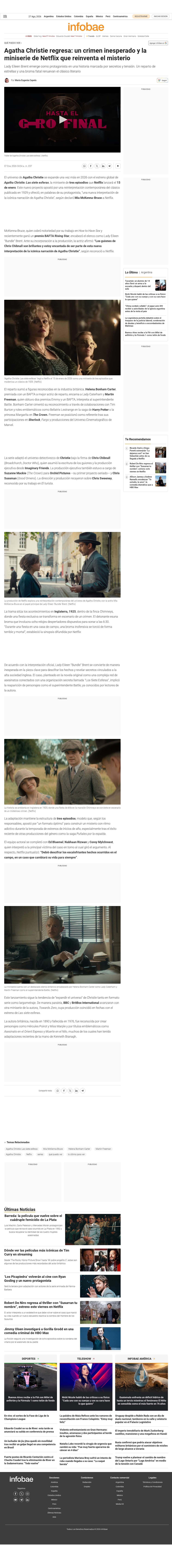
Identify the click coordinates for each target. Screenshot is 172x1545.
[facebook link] (15, 1494)
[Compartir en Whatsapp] (84, 166)
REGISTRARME (141, 16)
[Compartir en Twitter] (97, 166)
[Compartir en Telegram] (109, 166)
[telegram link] (21, 1500)
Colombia (78, 16)
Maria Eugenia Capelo (25, 80)
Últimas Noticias (54, 1513)
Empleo (87, 1486)
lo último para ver (76, 1154)
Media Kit (120, 1504)
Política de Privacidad (152, 1486)
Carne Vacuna (116, 36)
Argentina (49, 16)
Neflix (29, 1154)
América (54, 1482)
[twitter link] (21, 1494)
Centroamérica (120, 16)
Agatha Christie (13, 1154)
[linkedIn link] (27, 1500)
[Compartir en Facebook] (90, 166)
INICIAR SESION (161, 16)
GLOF (98, 36)
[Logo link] (86, 27)
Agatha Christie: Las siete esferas (22, 1149)
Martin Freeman (103, 1149)
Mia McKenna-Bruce (53, 1149)
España (89, 16)
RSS (54, 1517)
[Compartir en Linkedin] (103, 166)
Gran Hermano (130, 36)
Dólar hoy (44, 36)
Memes (105, 36)
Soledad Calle (143, 36)
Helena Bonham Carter (79, 1149)
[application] (62, 120)
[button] (5, 16)
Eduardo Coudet (69, 36)
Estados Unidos (63, 16)
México (99, 16)
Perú (108, 16)
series (40, 1154)
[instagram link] (27, 1494)
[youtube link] (15, 1500)
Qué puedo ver (12, 43)
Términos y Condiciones (152, 1482)
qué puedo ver (55, 1154)
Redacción (87, 1482)
